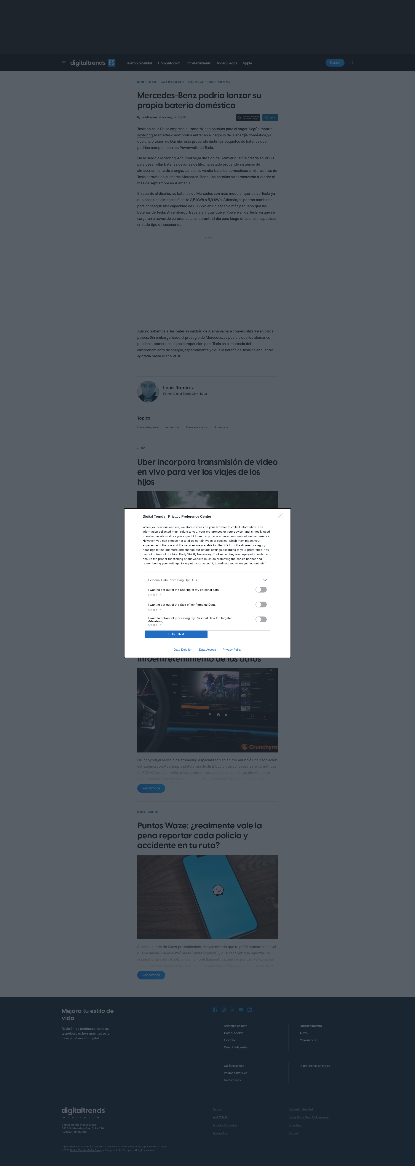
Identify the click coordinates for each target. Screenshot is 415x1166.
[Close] (282, 517)
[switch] (261, 590)
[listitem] (207, 580)
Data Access (207, 649)
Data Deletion (183, 649)
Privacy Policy (232, 649)
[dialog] (207, 583)
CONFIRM (176, 634)
